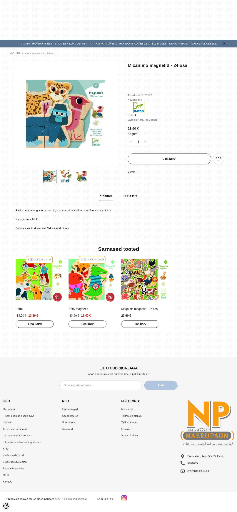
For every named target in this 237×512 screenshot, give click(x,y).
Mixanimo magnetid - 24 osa (39, 53)
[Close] (224, 43)
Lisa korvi (35, 324)
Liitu (161, 385)
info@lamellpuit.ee (198, 470)
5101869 (192, 463)
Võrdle (131, 171)
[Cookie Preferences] (6, 506)
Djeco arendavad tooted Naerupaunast (31, 498)
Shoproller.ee (105, 498)
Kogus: (132, 134)
